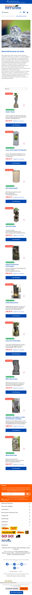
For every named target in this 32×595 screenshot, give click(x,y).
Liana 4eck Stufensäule (13, 341)
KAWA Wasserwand (12, 302)
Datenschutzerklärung (21, 547)
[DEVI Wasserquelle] (16, 176)
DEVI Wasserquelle (12, 188)
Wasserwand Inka (11, 455)
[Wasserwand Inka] (16, 443)
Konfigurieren (24, 588)
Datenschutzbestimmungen (12, 499)
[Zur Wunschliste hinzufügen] (23, 105)
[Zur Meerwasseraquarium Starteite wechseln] (16, 7)
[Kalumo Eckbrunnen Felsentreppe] (16, 252)
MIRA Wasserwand (11, 379)
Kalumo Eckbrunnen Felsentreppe (12, 265)
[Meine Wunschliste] (24, 12)
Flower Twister (10, 112)
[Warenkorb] (30, 11)
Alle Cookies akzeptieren (16, 592)
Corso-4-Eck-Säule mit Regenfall (16, 150)
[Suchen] (20, 12)
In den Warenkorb (16, 125)
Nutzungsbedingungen (21, 497)
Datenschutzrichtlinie (11, 497)
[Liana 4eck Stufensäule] (16, 329)
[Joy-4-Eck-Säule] (16, 214)
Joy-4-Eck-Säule (11, 226)
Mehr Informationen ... (17, 585)
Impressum (16, 549)
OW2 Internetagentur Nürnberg (21, 551)
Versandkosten (23, 573)
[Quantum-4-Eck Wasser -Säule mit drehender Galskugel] (16, 405)
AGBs (28, 547)
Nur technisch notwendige (12, 588)
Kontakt (20, 571)
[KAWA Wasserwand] (16, 291)
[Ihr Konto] (27, 12)
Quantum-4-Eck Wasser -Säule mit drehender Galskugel (15, 418)
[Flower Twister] (16, 100)
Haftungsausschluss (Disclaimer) (9, 547)
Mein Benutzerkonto (14, 571)
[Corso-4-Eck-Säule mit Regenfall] (16, 138)
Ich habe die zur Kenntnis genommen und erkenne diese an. (15, 500)
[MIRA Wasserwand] (16, 367)
